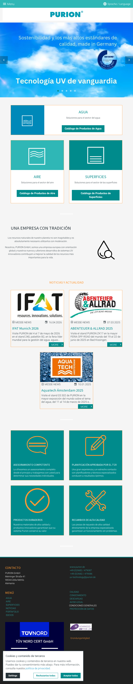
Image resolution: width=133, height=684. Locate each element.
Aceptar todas (70, 675)
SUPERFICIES (95, 176)
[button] (4, 60)
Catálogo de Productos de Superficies (96, 195)
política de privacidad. (38, 668)
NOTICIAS (11, 608)
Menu (10, 4)
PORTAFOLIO (12, 611)
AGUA (83, 112)
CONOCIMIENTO (78, 595)
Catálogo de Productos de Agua (83, 128)
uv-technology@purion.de (83, 577)
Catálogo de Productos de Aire (37, 193)
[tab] (58, 91)
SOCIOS (9, 615)
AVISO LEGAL (76, 602)
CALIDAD (74, 592)
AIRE (37, 176)
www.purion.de (77, 567)
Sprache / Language (119, 4)
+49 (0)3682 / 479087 (81, 570)
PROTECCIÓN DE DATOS (82, 609)
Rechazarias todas (45, 675)
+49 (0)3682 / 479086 (81, 573)
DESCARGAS (76, 598)
